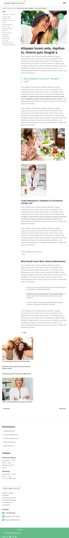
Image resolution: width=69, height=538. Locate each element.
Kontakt (20, 529)
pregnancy (5, 36)
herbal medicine (7, 28)
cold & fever (6, 16)
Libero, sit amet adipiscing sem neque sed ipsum (17, 402)
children (12, 14)
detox (4, 22)
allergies (5, 14)
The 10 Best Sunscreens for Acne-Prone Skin (15, 361)
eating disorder (7, 24)
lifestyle (5, 30)
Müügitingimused (9, 431)
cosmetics (5, 20)
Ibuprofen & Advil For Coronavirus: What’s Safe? (16, 374)
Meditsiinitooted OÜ (14, 533)
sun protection (7, 42)
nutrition (5, 34)
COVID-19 (12, 20)
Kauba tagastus (8, 446)
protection (5, 38)
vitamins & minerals (8, 45)
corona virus (6, 18)
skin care (5, 40)
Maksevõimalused (9, 442)
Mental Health (12, 8)
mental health (7, 32)
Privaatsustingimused (10, 435)
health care (6, 26)
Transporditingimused (10, 438)
